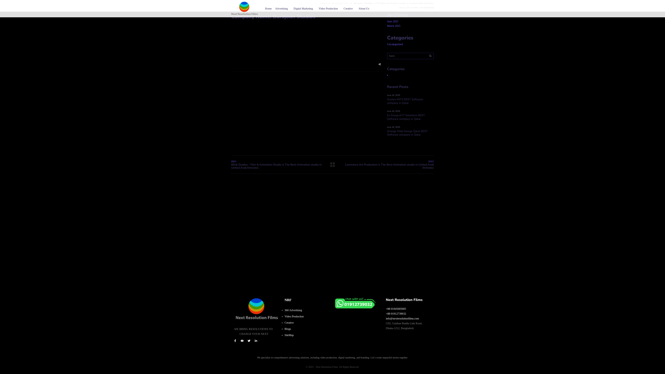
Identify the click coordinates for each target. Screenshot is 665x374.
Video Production (328, 8)
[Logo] (244, 9)
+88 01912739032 (396, 313)
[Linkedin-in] (256, 340)
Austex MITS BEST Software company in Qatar (405, 101)
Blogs (288, 328)
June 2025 (392, 21)
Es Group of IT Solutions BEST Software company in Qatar (406, 117)
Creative (348, 8)
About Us (363, 8)
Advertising (281, 8)
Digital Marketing (303, 8)
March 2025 (393, 25)
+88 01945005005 (396, 308)
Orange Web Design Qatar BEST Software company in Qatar (407, 133)
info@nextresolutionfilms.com (402, 318)
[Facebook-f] (235, 340)
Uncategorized (395, 44)
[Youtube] (242, 340)
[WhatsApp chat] (355, 300)
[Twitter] (249, 340)
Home (268, 8)
